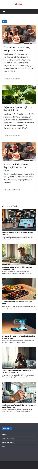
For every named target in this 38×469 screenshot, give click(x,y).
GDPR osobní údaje (8, 438)
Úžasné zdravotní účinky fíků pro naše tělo (17, 49)
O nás (3, 447)
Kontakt (4, 434)
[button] (4, 11)
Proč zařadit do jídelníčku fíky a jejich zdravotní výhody (17, 167)
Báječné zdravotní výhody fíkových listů (18, 109)
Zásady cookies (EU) (8, 443)
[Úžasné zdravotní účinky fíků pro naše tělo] (19, 34)
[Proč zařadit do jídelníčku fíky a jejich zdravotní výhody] (19, 151)
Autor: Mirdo (8, 78)
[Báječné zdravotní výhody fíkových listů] (19, 94)
